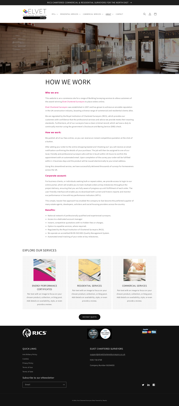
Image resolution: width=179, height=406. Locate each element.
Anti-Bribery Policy (30, 354)
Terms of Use (28, 367)
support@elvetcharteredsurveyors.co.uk (107, 354)
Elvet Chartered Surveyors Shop (86, 400)
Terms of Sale (28, 371)
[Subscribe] (63, 385)
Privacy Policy (28, 363)
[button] (54, 14)
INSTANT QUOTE (89, 317)
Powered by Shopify (101, 400)
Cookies (26, 359)
